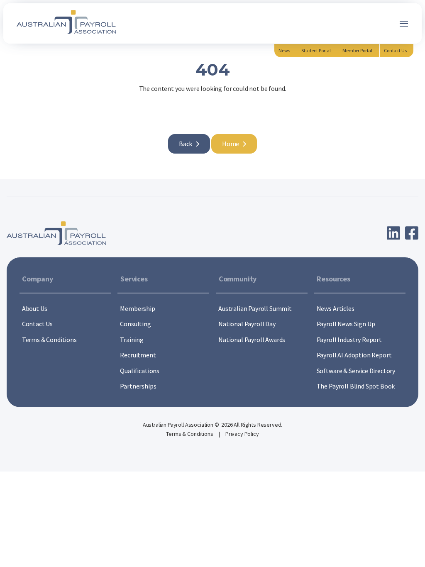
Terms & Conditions (190, 433)
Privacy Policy (242, 433)
